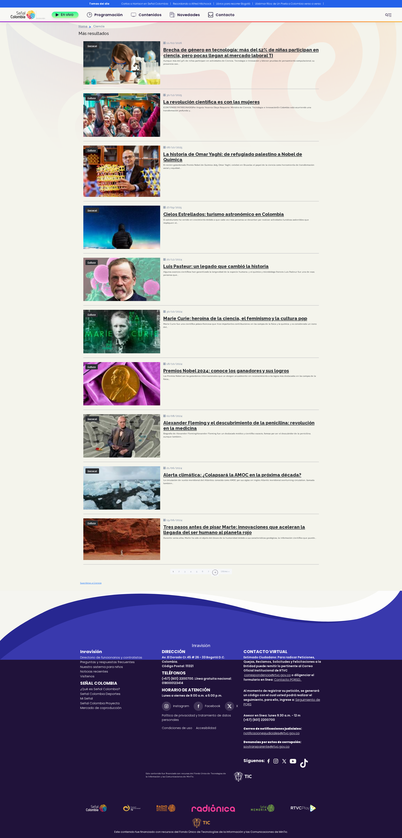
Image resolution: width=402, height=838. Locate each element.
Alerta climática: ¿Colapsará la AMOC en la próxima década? (232, 475)
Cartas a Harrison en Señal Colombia (144, 3)
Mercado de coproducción (100, 708)
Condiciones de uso (177, 728)
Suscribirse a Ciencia (91, 583)
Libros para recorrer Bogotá (233, 3)
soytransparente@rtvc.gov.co (267, 746)
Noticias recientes (94, 671)
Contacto (225, 14)
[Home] (29, 14)
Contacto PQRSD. (288, 679)
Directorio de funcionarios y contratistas (111, 657)
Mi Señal (86, 698)
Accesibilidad (206, 728)
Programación (108, 14)
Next (328, 4)
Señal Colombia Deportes (100, 694)
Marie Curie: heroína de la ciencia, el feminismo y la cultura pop (235, 318)
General (92, 46)
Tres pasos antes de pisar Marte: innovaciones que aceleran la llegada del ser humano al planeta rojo (234, 529)
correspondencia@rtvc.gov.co (267, 675)
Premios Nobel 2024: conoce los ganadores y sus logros (226, 370)
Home (83, 26)
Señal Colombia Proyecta (100, 703)
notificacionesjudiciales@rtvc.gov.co (272, 733)
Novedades (188, 14)
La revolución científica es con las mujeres (211, 102)
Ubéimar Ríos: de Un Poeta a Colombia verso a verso (288, 3)
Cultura (92, 98)
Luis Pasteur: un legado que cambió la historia (216, 266)
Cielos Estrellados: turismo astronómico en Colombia (223, 214)
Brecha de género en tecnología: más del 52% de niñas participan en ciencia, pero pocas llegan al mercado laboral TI (241, 52)
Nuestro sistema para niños (101, 667)
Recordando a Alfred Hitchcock (192, 3)
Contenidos (150, 14)
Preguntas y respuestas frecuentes (107, 662)
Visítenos (87, 676)
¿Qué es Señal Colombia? (100, 689)
